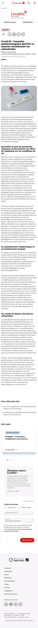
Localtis (5, 8)
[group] (19, 98)
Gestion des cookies (23, 617)
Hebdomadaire (26, 507)
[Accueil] (18, 2)
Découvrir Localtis (13, 491)
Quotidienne (12, 507)
